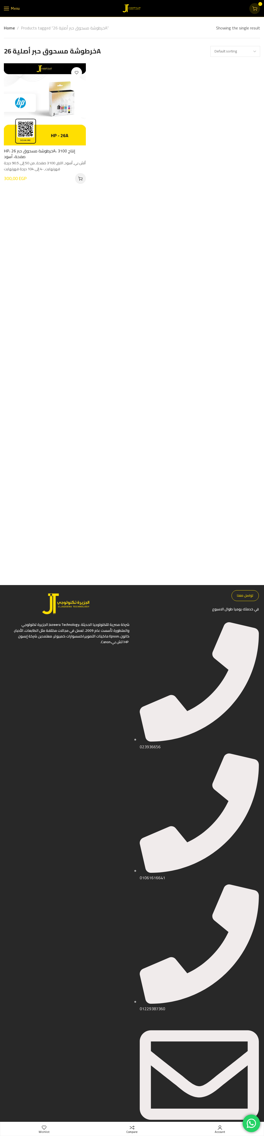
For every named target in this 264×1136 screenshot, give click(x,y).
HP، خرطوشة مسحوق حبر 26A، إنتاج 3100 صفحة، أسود (39, 154)
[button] (80, 178)
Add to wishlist (76, 72)
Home (9, 28)
